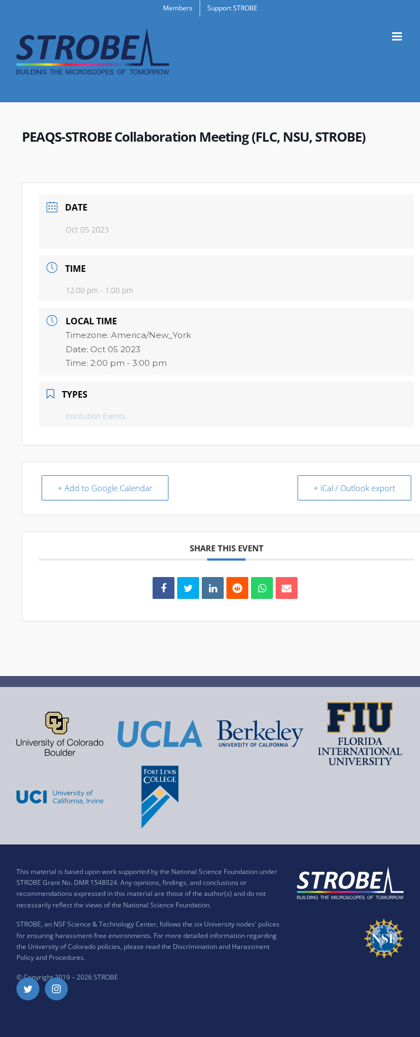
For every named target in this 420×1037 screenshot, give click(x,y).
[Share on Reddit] (237, 588)
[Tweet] (188, 588)
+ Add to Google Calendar (105, 487)
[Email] (287, 588)
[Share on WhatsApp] (262, 588)
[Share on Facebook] (163, 588)
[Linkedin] (213, 588)
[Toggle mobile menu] (398, 36)
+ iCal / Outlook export (354, 487)
